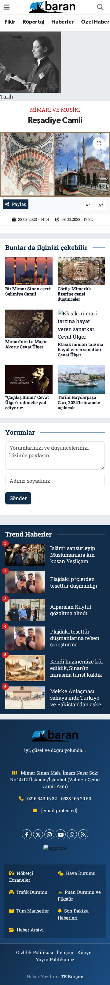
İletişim (65, 952)
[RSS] (83, 834)
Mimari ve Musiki (55, 109)
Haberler (62, 22)
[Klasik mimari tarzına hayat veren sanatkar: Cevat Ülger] (81, 324)
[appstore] (55, 849)
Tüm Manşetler (32, 911)
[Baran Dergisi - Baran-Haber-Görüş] (52, 7)
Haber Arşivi (30, 930)
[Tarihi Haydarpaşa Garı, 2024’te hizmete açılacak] (81, 378)
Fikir (10, 22)
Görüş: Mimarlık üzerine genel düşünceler (74, 294)
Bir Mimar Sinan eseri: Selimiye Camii (28, 291)
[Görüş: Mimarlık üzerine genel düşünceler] (81, 270)
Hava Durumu (81, 873)
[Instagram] (49, 834)
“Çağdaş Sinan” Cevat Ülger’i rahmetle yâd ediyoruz (27, 402)
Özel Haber (95, 22)
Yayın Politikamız (55, 959)
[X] (38, 834)
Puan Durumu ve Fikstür (79, 895)
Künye (84, 952)
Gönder (18, 498)
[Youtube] (61, 834)
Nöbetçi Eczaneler (21, 876)
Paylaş (19, 204)
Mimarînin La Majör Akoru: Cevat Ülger (26, 344)
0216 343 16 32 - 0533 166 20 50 (59, 798)
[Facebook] (27, 834)
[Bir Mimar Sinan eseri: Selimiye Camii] (29, 270)
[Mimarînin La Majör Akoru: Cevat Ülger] (29, 323)
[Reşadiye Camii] (55, 164)
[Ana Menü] (7, 7)
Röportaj (33, 22)
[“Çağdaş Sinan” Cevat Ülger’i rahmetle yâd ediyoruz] (29, 378)
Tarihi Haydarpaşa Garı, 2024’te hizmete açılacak (79, 402)
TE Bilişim (72, 976)
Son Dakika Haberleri (73, 914)
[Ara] (100, 7)
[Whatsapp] (72, 834)
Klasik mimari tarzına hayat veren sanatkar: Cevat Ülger (80, 349)
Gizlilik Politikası (34, 952)
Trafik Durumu (31, 892)
